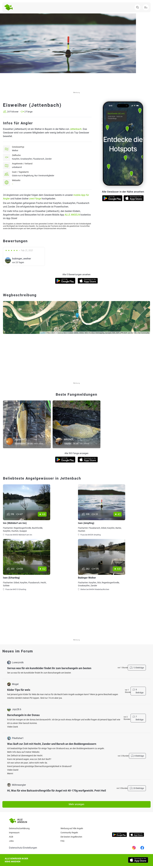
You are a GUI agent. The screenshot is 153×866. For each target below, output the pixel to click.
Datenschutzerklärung (19, 828)
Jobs (11, 841)
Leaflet (42, 333)
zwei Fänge (35, 198)
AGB (11, 837)
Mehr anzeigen (76, 804)
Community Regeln (69, 832)
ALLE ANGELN (72, 214)
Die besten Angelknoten (71, 837)
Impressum (14, 832)
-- (12, 184)
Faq (62, 841)
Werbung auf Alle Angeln (72, 828)
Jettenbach (76, 129)
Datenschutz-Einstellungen (23, 847)
